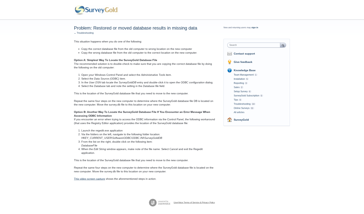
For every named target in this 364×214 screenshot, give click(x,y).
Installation (239, 79)
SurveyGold (241, 119)
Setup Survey (241, 91)
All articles (239, 112)
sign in (254, 27)
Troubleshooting (242, 104)
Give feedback (243, 61)
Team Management (244, 74)
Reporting (239, 83)
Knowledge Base (245, 70)
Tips (236, 99)
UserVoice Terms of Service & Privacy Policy (194, 202)
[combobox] (254, 45)
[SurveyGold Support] (96, 10)
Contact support (244, 53)
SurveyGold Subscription (246, 95)
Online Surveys (241, 108)
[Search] (283, 45)
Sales (237, 87)
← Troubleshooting (84, 33)
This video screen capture (89, 178)
